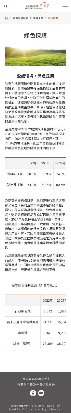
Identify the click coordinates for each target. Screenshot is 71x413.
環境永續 (38, 18)
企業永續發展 (20, 18)
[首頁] (6, 18)
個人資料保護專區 (35, 378)
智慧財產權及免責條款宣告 (36, 384)
